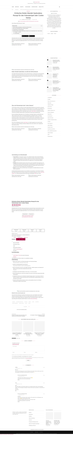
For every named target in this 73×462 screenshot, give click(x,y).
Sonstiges (49, 99)
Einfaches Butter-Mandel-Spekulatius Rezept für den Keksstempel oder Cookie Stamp (27, 30)
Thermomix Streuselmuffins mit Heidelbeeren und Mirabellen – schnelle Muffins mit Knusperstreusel (49, 422)
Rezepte (21, 6)
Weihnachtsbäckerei (15, 303)
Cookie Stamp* (33, 111)
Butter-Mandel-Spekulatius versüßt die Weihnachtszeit (22, 27)
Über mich (17, 6)
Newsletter (41, 6)
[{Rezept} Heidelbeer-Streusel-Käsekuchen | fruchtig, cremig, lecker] (49, 69)
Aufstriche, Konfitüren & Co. (51, 110)
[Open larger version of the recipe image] (28, 221)
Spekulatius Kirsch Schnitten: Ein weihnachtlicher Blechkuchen (55, 75)
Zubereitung (17, 33)
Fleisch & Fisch (50, 106)
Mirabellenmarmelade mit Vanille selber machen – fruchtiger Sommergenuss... (39, 334)
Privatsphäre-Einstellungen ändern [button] (33, 421)
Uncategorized (50, 97)
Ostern (49, 134)
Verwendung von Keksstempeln (18, 29)
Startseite (30, 412)
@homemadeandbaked (31, 288)
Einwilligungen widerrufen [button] (32, 425)
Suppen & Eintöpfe (50, 132)
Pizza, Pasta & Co (50, 123)
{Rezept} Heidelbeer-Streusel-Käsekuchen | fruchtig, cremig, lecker (56, 68)
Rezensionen (27, 6)
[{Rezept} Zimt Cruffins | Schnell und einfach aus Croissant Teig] (49, 62)
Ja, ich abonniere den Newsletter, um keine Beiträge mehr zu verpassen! (22, 356)
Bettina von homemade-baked (26, 19)
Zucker (29, 303)
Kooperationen (34, 6)
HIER (35, 173)
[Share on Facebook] (30, 306)
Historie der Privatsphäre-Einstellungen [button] (34, 423)
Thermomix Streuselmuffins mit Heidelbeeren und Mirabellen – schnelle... (17, 334)
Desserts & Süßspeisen (51, 112)
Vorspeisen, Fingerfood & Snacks (52, 119)
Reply (44, 367)
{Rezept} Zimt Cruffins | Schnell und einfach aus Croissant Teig (56, 61)
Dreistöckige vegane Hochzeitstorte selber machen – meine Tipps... (28, 334)
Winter (26, 303)
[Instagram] (57, 7)
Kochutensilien (20, 237)
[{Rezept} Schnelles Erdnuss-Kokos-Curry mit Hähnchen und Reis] (49, 83)
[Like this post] (29, 306)
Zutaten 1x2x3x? (18, 32)
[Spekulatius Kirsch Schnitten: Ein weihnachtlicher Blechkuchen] (49, 76)
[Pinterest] (58, 7)
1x (17, 239)
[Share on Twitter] (31, 306)
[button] (13, 205)
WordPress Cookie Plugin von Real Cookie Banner (6, 434)
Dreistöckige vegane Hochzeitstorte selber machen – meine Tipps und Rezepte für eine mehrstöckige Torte (57, 422)
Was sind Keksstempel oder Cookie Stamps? (20, 28)
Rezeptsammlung (50, 136)
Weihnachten (16, 9)
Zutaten (15, 237)
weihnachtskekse (21, 303)
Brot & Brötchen (50, 108)
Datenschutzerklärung (33, 298)
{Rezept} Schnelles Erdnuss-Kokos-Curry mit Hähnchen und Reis (56, 81)
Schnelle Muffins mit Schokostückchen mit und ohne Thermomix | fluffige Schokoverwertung (56, 89)
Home (13, 6)
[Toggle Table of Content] (41, 26)
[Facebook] (56, 7)
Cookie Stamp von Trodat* (17, 255)
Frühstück (49, 121)
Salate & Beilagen (50, 125)
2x (19, 239)
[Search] (60, 7)
